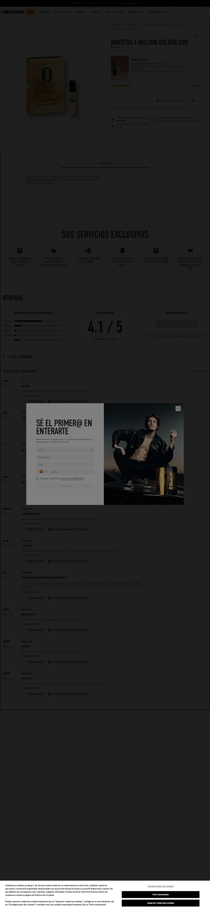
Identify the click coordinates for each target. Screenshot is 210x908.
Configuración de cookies (161, 886)
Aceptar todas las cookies (160, 903)
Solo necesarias (161, 894)
